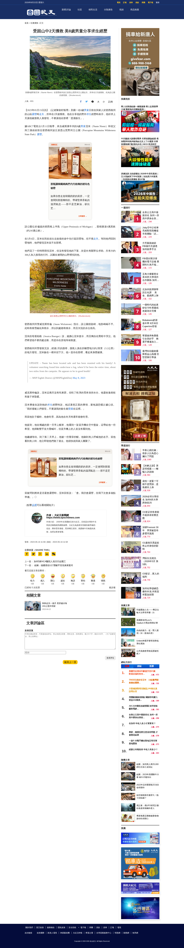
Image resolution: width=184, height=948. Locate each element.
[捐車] (140, 878)
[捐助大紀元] (140, 893)
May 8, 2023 (79, 378)
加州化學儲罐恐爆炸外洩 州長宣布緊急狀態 (150, 591)
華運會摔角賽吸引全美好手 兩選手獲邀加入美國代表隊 (150, 338)
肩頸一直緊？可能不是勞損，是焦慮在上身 (150, 484)
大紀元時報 (77, 933)
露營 (34, 114)
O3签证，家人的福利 (150, 575)
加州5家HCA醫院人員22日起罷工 (50, 561)
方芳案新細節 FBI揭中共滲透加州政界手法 (149, 246)
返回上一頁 (70, 662)
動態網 (126, 933)
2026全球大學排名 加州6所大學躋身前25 (150, 499)
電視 (118, 2)
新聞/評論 (66, 9)
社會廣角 (34, 23)
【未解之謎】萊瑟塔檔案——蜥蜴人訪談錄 (150, 468)
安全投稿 (72, 927)
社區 (80, 9)
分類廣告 (108, 9)
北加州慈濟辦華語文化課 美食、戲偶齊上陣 (150, 292)
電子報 (150, 2)
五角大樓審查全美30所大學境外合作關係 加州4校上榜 (150, 277)
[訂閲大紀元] (140, 843)
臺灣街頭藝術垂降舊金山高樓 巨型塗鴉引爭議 (150, 354)
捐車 (131, 2)
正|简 (110, 102)
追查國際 (40, 933)
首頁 (26, 23)
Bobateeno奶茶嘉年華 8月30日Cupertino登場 (150, 323)
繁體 (157, 2)
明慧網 (117, 933)
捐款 (137, 2)
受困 (70, 408)
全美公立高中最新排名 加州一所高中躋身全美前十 (150, 215)
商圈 (143, 2)
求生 (88, 114)
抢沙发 (112, 587)
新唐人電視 (52, 933)
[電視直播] (140, 918)
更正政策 (40, 927)
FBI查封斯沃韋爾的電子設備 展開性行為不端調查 (150, 261)
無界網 (135, 933)
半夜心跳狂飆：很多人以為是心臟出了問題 (150, 453)
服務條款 (51, 927)
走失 (41, 114)
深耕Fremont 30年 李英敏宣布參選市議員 (150, 530)
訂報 (125, 2)
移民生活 (93, 9)
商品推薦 (134, 9)
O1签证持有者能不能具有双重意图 (150, 515)
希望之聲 (89, 933)
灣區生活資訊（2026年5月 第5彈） (150, 561)
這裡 (34, 505)
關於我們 (29, 927)
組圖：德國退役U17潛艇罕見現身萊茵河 (53, 565)
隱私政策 (61, 927)
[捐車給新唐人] (140, 95)
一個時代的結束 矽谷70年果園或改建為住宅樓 (150, 307)
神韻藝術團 (65, 933)
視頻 (121, 9)
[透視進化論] (140, 440)
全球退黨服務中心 (103, 933)
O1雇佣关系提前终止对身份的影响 (150, 546)
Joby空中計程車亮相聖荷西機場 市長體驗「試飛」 (150, 230)
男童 (86, 110)
